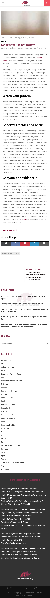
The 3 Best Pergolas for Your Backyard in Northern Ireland (22, 534)
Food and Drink (7, 398)
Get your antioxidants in (35, 277)
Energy (4, 388)
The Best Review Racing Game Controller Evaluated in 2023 (23, 492)
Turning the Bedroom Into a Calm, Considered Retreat (22, 304)
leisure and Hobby (8, 425)
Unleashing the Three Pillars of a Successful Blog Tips (20, 558)
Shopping (4, 452)
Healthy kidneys (7, 253)
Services (4, 449)
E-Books (4, 384)
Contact (29, 596)
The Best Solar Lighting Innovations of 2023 (17, 516)
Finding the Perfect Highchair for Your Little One (18, 552)
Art (2, 364)
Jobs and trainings (8, 418)
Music (3, 435)
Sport (3, 456)
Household (5, 408)
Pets (3, 442)
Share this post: (35, 279)
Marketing (5, 428)
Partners (39, 593)
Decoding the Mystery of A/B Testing (14, 522)
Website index (20, 596)
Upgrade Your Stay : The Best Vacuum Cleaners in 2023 (21, 513)
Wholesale (5, 469)
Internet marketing (8, 415)
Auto (3, 371)
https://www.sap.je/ (10, 230)
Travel (3, 466)
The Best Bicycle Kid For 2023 (12, 540)
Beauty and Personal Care (11, 374)
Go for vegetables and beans (36, 274)
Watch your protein (33, 272)
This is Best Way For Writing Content (14, 543)
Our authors (30, 593)
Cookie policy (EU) (18, 593)
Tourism (4, 459)
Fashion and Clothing (9, 391)
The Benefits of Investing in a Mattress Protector (19, 555)
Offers (3, 439)
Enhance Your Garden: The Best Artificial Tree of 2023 (21, 537)
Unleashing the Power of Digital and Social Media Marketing (23, 509)
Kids (3, 422)
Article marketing (7, 367)
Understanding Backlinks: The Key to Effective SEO (19, 489)
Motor (3, 432)
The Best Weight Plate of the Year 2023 (15, 519)
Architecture (6, 360)
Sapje (24, 219)
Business (4, 377)
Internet (4, 411)
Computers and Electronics (11, 381)
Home (8, 593)
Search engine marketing (10, 445)
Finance (4, 394)
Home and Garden (8, 405)
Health (3, 41)
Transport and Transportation (12, 463)
